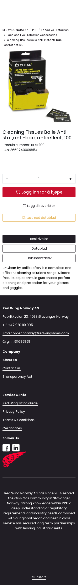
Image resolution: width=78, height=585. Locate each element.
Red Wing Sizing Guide (20, 403)
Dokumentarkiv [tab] (39, 258)
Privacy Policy (13, 411)
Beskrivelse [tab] (39, 238)
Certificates (12, 428)
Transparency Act (17, 376)
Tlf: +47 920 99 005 (17, 324)
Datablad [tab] (39, 248)
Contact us (11, 368)
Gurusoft (39, 577)
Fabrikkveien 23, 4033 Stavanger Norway (35, 316)
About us (9, 360)
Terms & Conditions (18, 420)
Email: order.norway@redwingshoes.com (35, 333)
